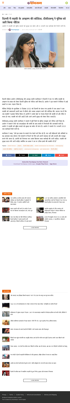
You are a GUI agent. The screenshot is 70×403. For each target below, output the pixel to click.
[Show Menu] (3, 3)
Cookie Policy (20, 394)
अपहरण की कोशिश (7, 149)
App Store (53, 164)
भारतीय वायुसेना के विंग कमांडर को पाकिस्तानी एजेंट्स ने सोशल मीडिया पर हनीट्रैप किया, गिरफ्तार (55, 211)
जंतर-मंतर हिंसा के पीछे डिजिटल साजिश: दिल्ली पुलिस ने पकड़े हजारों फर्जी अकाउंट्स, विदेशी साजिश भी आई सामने (21, 219)
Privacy (4, 394)
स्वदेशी (46, 8)
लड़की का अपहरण (18, 149)
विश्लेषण (61, 8)
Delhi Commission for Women (44, 145)
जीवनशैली (53, 8)
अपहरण (19, 145)
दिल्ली (10, 14)
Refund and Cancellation (34, 394)
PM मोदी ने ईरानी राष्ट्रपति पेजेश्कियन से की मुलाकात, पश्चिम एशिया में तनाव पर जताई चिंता (33, 354)
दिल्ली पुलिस (54, 149)
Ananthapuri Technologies (19, 399)
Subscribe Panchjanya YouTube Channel (35, 162)
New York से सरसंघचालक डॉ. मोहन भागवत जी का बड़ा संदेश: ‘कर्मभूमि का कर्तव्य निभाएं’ (33, 304)
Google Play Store (42, 164)
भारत (9, 8)
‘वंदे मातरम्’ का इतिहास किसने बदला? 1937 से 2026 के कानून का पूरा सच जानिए (31, 295)
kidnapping (59, 145)
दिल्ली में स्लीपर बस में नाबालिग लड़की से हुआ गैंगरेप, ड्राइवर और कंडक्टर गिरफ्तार (31, 371)
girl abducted (45, 149)
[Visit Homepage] (34, 3)
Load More (35, 227)
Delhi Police (12, 145)
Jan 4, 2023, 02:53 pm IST (29, 29)
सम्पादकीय (29, 8)
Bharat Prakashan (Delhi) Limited (12, 397)
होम (4, 8)
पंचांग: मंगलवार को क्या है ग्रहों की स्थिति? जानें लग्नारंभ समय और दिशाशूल (29, 329)
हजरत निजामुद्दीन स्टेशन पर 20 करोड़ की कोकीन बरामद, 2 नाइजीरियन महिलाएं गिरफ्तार (55, 219)
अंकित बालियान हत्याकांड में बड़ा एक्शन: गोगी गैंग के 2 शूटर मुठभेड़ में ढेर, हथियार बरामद (33, 321)
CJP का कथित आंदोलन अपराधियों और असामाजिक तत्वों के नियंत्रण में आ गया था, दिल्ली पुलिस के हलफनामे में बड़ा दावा (56, 200)
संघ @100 (21, 8)
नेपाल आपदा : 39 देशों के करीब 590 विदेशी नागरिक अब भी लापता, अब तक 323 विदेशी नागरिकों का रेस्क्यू (38, 346)
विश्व (15, 8)
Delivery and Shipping (50, 394)
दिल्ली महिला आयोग (28, 145)
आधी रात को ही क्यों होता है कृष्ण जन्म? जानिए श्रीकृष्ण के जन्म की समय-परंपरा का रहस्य (33, 363)
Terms (11, 394)
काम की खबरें (38, 8)
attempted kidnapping (31, 149)
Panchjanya (15, 29)
